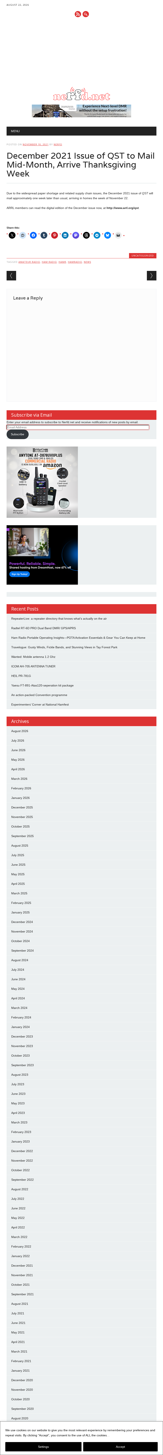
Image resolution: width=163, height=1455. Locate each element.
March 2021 (19, 1351)
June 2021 (18, 1323)
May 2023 (18, 1103)
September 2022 (22, 1179)
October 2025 (20, 826)
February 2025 (21, 903)
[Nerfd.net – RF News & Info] (81, 100)
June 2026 (18, 750)
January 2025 (20, 912)
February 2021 (21, 1361)
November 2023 (22, 1046)
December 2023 (22, 1036)
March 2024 (19, 1008)
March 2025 (19, 893)
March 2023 (19, 1122)
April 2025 (18, 883)
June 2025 (18, 864)
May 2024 (18, 988)
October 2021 (20, 1284)
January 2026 (20, 798)
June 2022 (18, 1208)
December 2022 (22, 1151)
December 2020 (22, 1380)
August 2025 (19, 845)
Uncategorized (143, 255)
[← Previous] (11, 275)
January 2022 (20, 1256)
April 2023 (18, 1113)
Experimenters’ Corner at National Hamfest (40, 704)
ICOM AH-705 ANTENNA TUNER (33, 666)
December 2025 (22, 807)
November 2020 (22, 1389)
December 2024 (22, 922)
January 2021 (20, 1370)
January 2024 (20, 1027)
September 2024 (22, 950)
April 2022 (18, 1227)
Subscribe (17, 434)
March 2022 (19, 1237)
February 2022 (21, 1246)
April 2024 (18, 998)
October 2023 (20, 1055)
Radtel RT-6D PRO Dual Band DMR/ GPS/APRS (43, 628)
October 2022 (20, 1170)
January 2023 (20, 1141)
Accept (120, 1446)
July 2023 (17, 1084)
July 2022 (17, 1198)
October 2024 (20, 941)
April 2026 (18, 769)
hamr (62, 261)
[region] (81, 1438)
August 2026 (19, 731)
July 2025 (17, 855)
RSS (78, 14)
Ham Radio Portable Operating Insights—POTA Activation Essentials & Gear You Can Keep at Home (78, 637)
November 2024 (22, 931)
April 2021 (18, 1342)
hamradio (75, 261)
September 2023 (22, 1065)
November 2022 (22, 1160)
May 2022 (18, 1218)
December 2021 (22, 1265)
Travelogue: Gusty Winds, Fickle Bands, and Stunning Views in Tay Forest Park (64, 647)
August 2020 (19, 1418)
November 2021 (22, 1275)
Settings (43, 1446)
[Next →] (151, 275)
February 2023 (21, 1132)
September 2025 (22, 836)
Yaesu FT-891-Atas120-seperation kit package (42, 685)
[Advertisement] (82, 52)
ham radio (49, 261)
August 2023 (19, 1074)
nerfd (58, 144)
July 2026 (17, 740)
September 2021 (22, 1294)
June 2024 (18, 979)
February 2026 (21, 788)
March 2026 (19, 778)
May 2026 (18, 759)
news (87, 261)
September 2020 (22, 1408)
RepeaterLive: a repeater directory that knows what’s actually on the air (59, 618)
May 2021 (18, 1332)
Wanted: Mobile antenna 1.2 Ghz (33, 656)
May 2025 (18, 874)
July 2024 (17, 969)
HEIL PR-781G (21, 676)
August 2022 (19, 1189)
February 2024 (21, 1017)
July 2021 (17, 1313)
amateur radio (29, 261)
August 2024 (19, 960)
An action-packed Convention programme (39, 695)
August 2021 (19, 1303)
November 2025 (22, 817)
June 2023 (18, 1093)
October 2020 (20, 1399)
